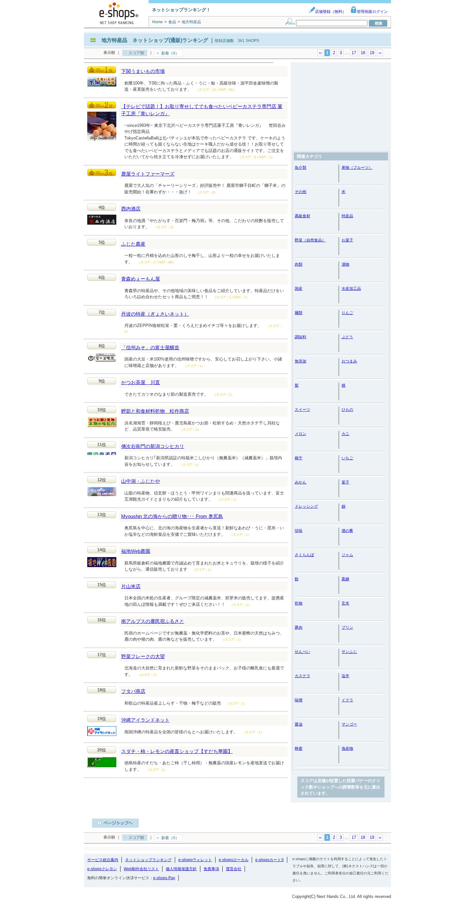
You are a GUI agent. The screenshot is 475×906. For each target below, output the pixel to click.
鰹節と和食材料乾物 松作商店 (155, 411)
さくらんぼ (304, 555)
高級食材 (302, 216)
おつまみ (349, 361)
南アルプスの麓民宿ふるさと (152, 621)
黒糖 (345, 579)
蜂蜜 (298, 748)
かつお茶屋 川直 (140, 382)
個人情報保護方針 (181, 869)
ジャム (347, 555)
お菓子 (347, 240)
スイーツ (302, 409)
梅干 (298, 458)
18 (363, 52)
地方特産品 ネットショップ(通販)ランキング (154, 40)
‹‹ (320, 52)
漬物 (345, 264)
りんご (347, 312)
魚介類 (300, 167)
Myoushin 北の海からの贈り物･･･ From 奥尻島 (172, 516)
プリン (347, 627)
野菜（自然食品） (310, 240)
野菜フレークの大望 (143, 656)
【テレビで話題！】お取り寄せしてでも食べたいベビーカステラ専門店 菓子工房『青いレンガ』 (201, 110)
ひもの (347, 409)
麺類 (298, 312)
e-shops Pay (164, 878)
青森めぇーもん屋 (140, 278)
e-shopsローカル (233, 860)
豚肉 (298, 627)
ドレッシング (306, 506)
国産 (298, 288)
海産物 (347, 748)
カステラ (302, 676)
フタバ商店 (133, 691)
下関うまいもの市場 (143, 71)
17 (354, 52)
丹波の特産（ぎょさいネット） (155, 314)
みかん (300, 482)
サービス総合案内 (102, 860)
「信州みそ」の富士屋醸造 (150, 347)
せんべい (302, 651)
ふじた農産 (133, 244)
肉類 (298, 264)
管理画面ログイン (372, 11)
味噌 (298, 700)
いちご (347, 458)
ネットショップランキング (148, 860)
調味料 (300, 337)
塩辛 (345, 676)
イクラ (347, 700)
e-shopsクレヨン (102, 869)
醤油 (298, 724)
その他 (300, 191)
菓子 (345, 482)
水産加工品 (351, 288)
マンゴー (349, 724)
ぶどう (347, 337)
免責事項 (211, 869)
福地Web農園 (135, 551)
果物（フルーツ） (357, 167)
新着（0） (170, 53)
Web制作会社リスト (141, 869)
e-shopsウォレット (195, 860)
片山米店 (131, 586)
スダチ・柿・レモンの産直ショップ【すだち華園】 (177, 751)
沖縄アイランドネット (145, 720)
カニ (345, 434)
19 (372, 52)
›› (380, 52)
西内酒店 (131, 208)
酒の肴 (347, 530)
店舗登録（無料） (330, 11)
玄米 (345, 603)
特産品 (347, 216)
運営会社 (233, 869)
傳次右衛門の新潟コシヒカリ (152, 446)
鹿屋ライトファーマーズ (147, 174)
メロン (300, 434)
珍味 (298, 530)
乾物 (298, 603)
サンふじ (349, 651)
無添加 (300, 361)
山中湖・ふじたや (140, 481)
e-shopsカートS (269, 860)
